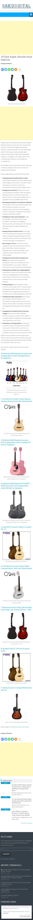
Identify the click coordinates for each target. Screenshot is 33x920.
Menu (31, 14)
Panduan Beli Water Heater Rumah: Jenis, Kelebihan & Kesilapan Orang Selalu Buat (22, 787)
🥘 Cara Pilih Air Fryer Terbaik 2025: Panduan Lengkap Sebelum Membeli (15, 870)
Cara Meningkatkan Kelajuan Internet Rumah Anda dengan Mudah (14, 889)
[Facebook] (2, 68)
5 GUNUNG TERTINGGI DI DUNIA (9, 895)
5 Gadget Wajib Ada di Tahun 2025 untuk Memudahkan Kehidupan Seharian (16, 883)
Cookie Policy (5, 913)
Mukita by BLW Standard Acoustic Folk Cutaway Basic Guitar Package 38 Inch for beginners (15, 442)
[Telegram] (12, 68)
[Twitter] (5, 68)
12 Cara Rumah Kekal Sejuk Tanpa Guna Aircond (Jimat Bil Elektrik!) (21, 801)
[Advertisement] (16, 38)
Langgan (6, 854)
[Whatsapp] (9, 68)
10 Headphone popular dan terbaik (19, 727)
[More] (15, 68)
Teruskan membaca (26, 823)
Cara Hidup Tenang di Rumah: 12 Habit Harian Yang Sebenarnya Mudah (21, 813)
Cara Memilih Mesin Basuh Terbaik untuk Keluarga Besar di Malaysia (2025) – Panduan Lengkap (16, 876)
